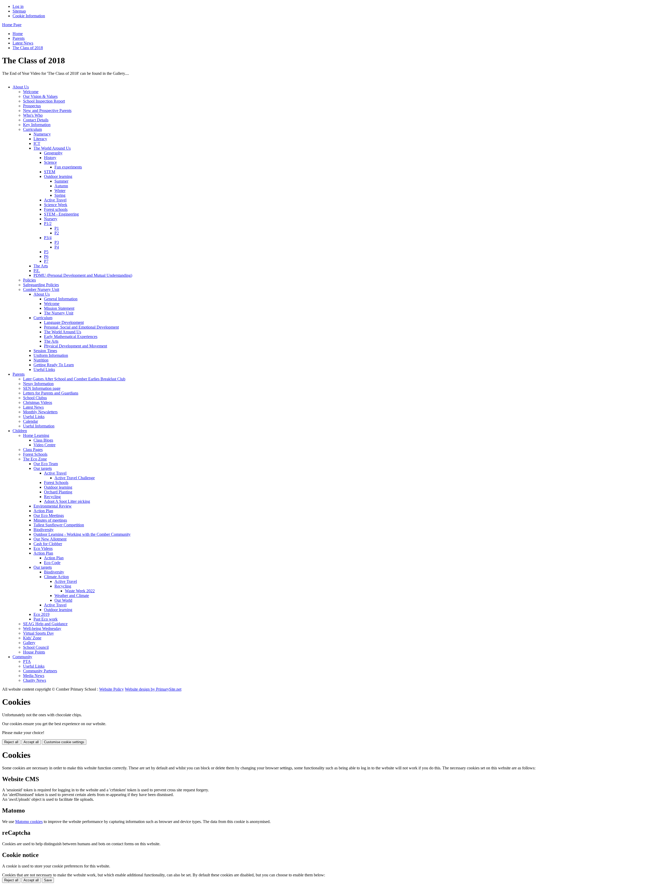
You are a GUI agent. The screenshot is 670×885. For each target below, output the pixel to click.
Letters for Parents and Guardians (50, 393)
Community (22, 657)
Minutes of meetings (50, 520)
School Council (36, 647)
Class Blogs (43, 440)
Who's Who (33, 115)
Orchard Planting (58, 492)
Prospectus (32, 106)
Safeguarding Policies (41, 285)
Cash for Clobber (48, 544)
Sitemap (19, 11)
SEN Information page (41, 388)
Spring (59, 195)
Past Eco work (46, 619)
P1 (56, 228)
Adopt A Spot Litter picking (67, 501)
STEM (49, 172)
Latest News (23, 43)
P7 (46, 261)
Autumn (61, 186)
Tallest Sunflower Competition (59, 525)
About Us (21, 87)
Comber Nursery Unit (41, 289)
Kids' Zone (32, 638)
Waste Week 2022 (80, 591)
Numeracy (42, 134)
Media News (33, 675)
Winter (59, 190)
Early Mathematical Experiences (70, 336)
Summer (61, 181)
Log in (18, 6)
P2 (56, 233)
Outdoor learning (58, 176)
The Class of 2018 (28, 48)
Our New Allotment (50, 539)
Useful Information (38, 426)
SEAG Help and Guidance (45, 624)
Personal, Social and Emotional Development (81, 327)
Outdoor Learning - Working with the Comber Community (82, 534)
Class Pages (33, 449)
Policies (29, 280)
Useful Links (44, 369)
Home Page (11, 24)
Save (48, 880)
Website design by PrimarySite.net (153, 689)
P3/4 (48, 237)
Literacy (40, 139)
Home (18, 33)
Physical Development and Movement (75, 346)
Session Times (45, 350)
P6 (46, 256)
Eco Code (52, 562)
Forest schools (56, 209)
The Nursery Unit (58, 313)
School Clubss (35, 398)
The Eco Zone (35, 459)
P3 (56, 242)
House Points (34, 652)
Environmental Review (53, 506)
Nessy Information (38, 383)
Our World (63, 600)
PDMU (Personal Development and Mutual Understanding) (83, 275)
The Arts (41, 266)
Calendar (30, 421)
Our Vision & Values (40, 96)
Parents (19, 38)
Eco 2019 (41, 614)
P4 (56, 247)
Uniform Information (51, 355)
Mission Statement (59, 308)
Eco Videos (43, 548)
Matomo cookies (29, 821)
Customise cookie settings (64, 742)
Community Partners (40, 671)
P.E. (37, 270)
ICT (37, 143)
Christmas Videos (37, 402)
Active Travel (55, 200)
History (50, 157)
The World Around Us (52, 148)
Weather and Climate (71, 595)
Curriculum (32, 129)
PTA (27, 661)
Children (20, 431)
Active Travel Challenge (74, 478)
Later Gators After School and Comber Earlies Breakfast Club (74, 379)
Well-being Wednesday (42, 628)
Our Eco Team (46, 463)
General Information (60, 299)
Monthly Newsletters (40, 412)
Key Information (37, 124)
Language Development (64, 322)
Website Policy (111, 689)
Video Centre (44, 445)
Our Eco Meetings (49, 515)
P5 (46, 252)
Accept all (31, 742)
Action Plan (43, 511)
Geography (53, 153)
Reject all (11, 742)
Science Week (55, 204)
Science (50, 162)
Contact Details (35, 120)
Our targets (43, 468)
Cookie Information (29, 16)
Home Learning (36, 435)
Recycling (52, 496)
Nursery (50, 219)
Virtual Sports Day (38, 633)
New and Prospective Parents (47, 110)
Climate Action (56, 576)
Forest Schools (35, 454)
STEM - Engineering (61, 214)
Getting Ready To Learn (54, 365)
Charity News (34, 680)
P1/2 (48, 223)
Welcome (30, 91)
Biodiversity (44, 529)
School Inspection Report (44, 101)
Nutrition (41, 360)
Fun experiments (68, 167)
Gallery (29, 642)
